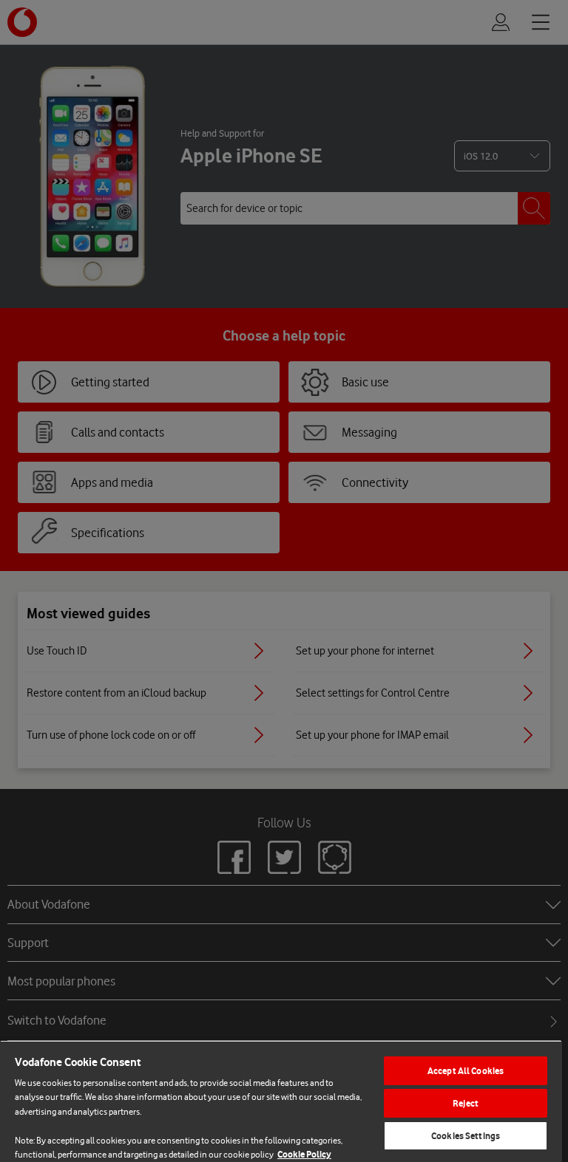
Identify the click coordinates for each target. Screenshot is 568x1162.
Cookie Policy (304, 1154)
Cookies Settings (465, 1135)
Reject (466, 1103)
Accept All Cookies (465, 1070)
